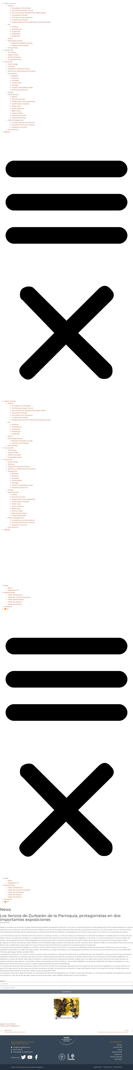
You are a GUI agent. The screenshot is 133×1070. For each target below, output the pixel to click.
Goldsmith (16, 36)
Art (9, 24)
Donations (8, 606)
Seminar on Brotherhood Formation (22, 71)
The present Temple (19, 15)
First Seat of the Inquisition (22, 17)
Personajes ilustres (15, 41)
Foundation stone (15, 59)
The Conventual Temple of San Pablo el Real (29, 13)
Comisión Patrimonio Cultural (23, 125)
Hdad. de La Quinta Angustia (19, 597)
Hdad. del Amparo (15, 602)
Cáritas (14, 97)
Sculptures (16, 31)
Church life (8, 62)
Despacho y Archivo (19, 127)
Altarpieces (16, 34)
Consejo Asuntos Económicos (23, 122)
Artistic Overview (14, 57)
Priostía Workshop (19, 118)
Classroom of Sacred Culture (19, 69)
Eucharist (15, 80)
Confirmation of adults (20, 104)
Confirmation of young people (23, 101)
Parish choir (16, 106)
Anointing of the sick (20, 90)
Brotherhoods (9, 592)
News (6, 585)
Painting (15, 27)
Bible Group (16, 111)
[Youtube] (29, 1057)
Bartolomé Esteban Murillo (22, 43)
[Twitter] (23, 1057)
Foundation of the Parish (21, 8)
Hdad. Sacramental (15, 595)
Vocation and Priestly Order (22, 87)
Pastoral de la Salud (19, 115)
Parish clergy (13, 64)
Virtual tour (12, 52)
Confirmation (17, 83)
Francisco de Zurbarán (20, 45)
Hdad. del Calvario (15, 604)
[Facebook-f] (36, 1057)
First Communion (18, 99)
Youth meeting (18, 108)
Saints (10, 38)
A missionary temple (20, 20)
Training (11, 66)
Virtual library (13, 48)
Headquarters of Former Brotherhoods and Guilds (31, 22)
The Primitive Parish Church (22, 10)
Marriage (15, 85)
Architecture (17, 29)
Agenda (7, 132)
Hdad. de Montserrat (16, 599)
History (10, 6)
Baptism (15, 76)
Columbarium (13, 129)
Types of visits (13, 55)
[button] (66, 266)
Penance (15, 78)
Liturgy (10, 92)
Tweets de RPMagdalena (9, 1026)
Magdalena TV (13, 590)
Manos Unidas (17, 113)
